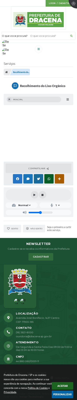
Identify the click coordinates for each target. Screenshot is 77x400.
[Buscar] (71, 36)
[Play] (34, 195)
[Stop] (42, 195)
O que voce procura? (14, 35)
